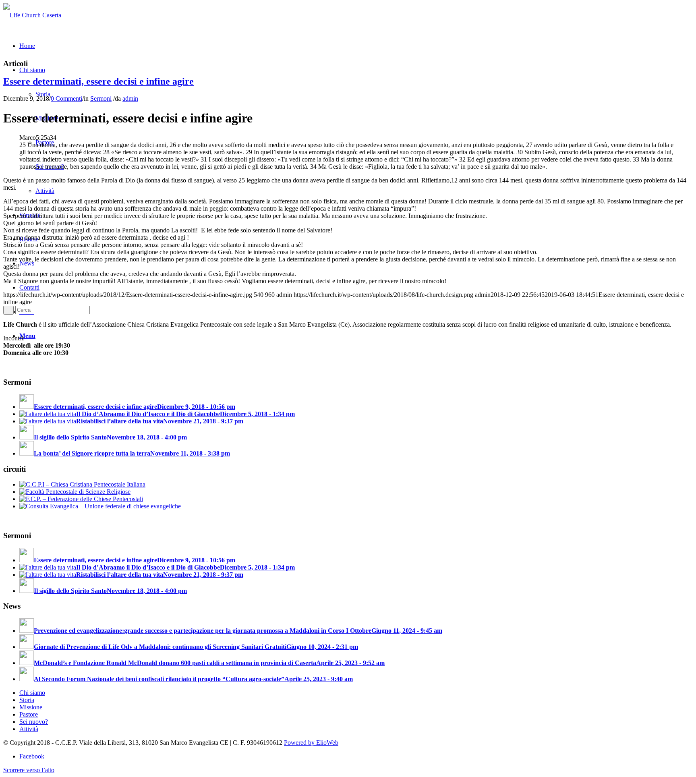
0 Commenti (66, 98)
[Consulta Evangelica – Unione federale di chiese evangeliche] (100, 506)
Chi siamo (32, 692)
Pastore (28, 714)
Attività (28, 728)
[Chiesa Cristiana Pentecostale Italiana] (82, 484)
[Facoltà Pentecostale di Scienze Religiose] (74, 491)
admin (130, 98)
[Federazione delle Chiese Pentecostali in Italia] (81, 498)
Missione (30, 707)
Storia (26, 699)
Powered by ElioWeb (311, 742)
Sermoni (101, 98)
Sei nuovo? (33, 721)
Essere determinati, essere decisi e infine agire (98, 81)
